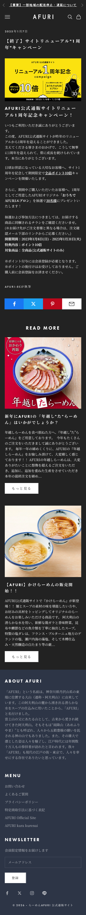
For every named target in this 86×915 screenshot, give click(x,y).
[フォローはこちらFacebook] (7, 893)
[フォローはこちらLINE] (44, 893)
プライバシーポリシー (21, 801)
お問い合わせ (15, 786)
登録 (15, 877)
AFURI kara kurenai (21, 825)
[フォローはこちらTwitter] (19, 893)
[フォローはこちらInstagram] (32, 893)
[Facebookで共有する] (14, 304)
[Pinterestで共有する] (52, 304)
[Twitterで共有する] (33, 304)
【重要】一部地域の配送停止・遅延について (43, 5)
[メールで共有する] (71, 304)
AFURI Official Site (20, 817)
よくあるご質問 (16, 794)
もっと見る (22, 488)
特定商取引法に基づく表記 (25, 809)
